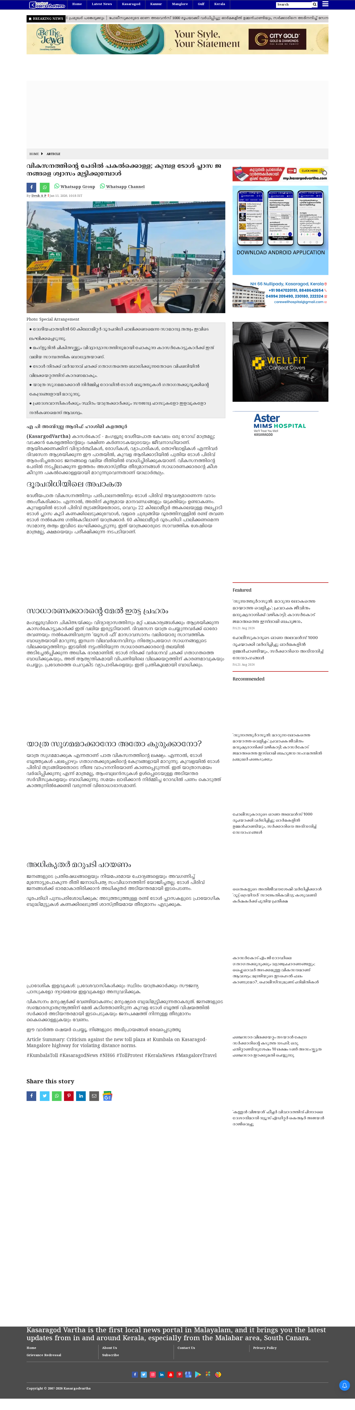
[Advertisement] (171, 114)
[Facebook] (135, 1375)
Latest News (102, 4)
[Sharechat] (217, 1374)
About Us (109, 1348)
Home (77, 4)
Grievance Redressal (44, 1355)
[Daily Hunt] (207, 1374)
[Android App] (197, 1374)
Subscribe (110, 1355)
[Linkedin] (162, 1375)
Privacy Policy (265, 1348)
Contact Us (186, 1348)
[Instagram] (153, 1375)
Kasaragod (131, 4)
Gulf (201, 4)
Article (53, 154)
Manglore (180, 4)
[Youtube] (171, 1375)
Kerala (219, 4)
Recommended (248, 679)
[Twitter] (144, 1375)
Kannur (156, 4)
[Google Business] (187, 1374)
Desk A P (38, 196)
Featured (242, 590)
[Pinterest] (180, 1375)
